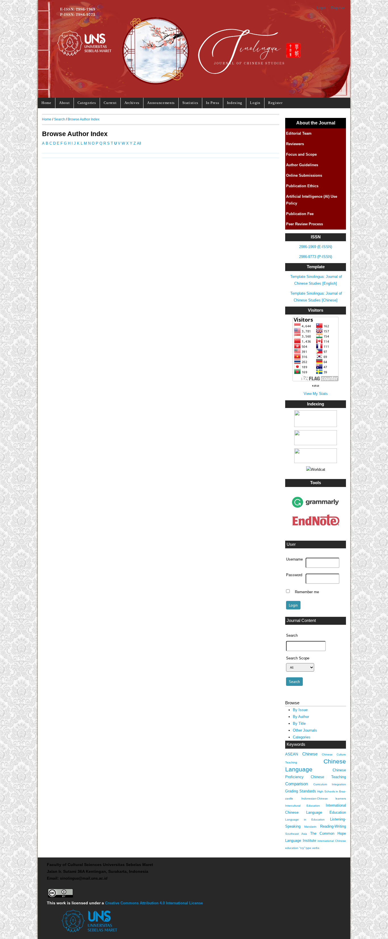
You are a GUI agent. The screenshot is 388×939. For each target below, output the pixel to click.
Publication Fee (300, 214)
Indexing (234, 103)
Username (294, 559)
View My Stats (316, 394)
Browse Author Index (83, 119)
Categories (87, 103)
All (139, 143)
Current (110, 103)
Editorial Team (299, 133)
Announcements (161, 103)
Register (338, 8)
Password (294, 575)
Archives (131, 103)
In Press (212, 103)
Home (46, 103)
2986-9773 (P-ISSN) (315, 257)
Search (59, 119)
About (64, 103)
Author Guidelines (302, 165)
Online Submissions (304, 175)
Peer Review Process (304, 224)
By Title (299, 723)
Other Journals (305, 730)
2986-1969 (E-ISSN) (315, 247)
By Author (301, 717)
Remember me (307, 592)
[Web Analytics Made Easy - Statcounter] (316, 386)
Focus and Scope (301, 154)
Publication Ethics (302, 186)
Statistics (190, 103)
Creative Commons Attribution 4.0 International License (154, 903)
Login (321, 8)
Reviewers (295, 144)
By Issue (300, 710)
